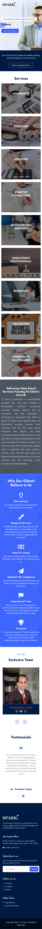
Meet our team (8, 31)
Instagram (8, 886)
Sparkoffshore (10, 902)
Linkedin (8, 889)
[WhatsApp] (25, 711)
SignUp (34, 869)
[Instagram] (16, 711)
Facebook (8, 883)
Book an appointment (21, 65)
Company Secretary (12, 906)
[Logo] (9, 3)
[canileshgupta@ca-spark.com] (21, 711)
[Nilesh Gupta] (21, 685)
